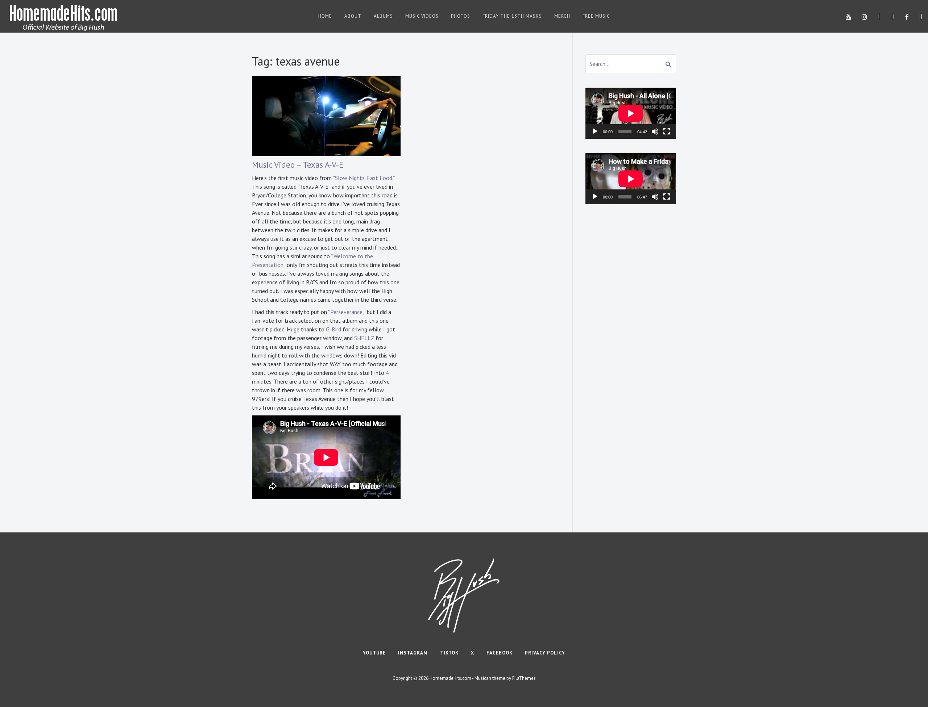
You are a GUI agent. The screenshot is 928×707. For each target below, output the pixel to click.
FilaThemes (524, 678)
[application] (630, 113)
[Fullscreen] (666, 131)
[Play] (594, 131)
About (352, 16)
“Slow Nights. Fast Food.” (364, 177)
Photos (460, 16)
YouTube (374, 653)
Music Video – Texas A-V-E (298, 164)
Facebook (499, 653)
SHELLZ (364, 338)
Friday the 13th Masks (512, 16)
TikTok (449, 653)
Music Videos (422, 16)
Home (325, 16)
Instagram (413, 653)
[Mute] (655, 131)
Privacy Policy (545, 653)
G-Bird (333, 329)
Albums (383, 16)
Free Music (596, 16)
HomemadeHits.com (450, 678)
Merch (562, 16)
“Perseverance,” (346, 311)
